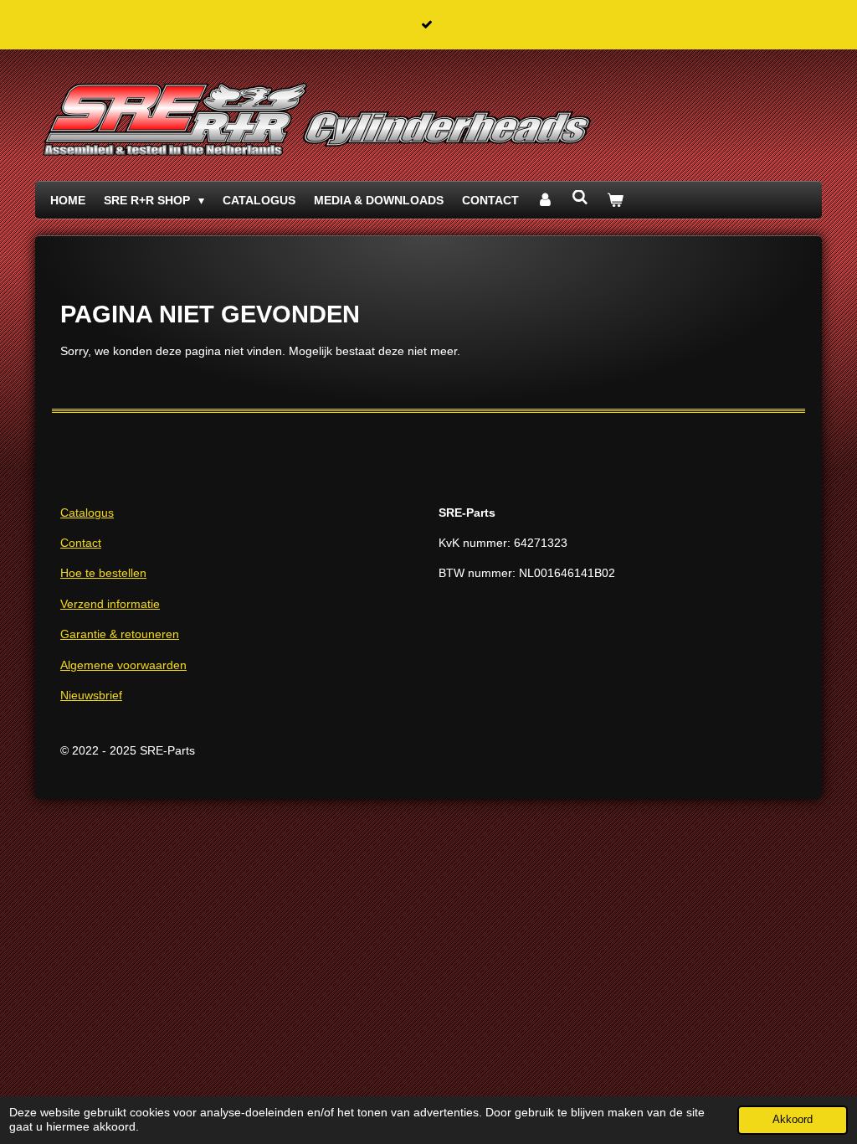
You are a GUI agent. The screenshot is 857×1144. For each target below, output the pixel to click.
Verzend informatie (110, 604)
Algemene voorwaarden (123, 665)
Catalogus (87, 512)
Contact (80, 542)
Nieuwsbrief (91, 695)
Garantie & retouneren (119, 634)
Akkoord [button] (792, 1120)
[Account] (545, 200)
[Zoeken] (580, 198)
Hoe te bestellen (103, 573)
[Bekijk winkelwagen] (615, 200)
